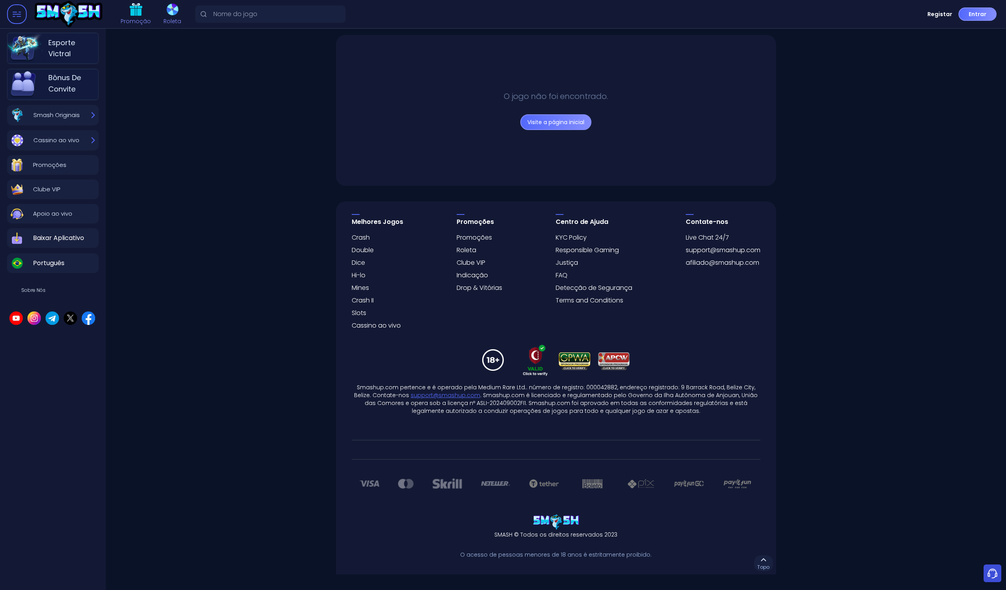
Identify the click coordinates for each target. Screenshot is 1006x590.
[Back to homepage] (70, 14)
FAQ (561, 275)
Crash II (363, 300)
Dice (358, 262)
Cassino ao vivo (376, 325)
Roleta (172, 21)
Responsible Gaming (587, 250)
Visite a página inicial (555, 122)
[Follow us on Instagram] (34, 318)
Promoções (474, 237)
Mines (360, 287)
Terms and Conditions (589, 300)
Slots (359, 312)
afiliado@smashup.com (722, 262)
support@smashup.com (723, 250)
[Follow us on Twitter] (70, 318)
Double (363, 250)
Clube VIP (471, 262)
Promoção (136, 21)
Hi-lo (358, 275)
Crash (361, 237)
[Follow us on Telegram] (52, 318)
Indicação (472, 275)
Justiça (567, 262)
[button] (53, 165)
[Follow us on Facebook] (88, 318)
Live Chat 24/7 (707, 237)
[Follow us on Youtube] (16, 318)
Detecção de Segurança (594, 287)
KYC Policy (571, 237)
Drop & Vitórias (479, 287)
